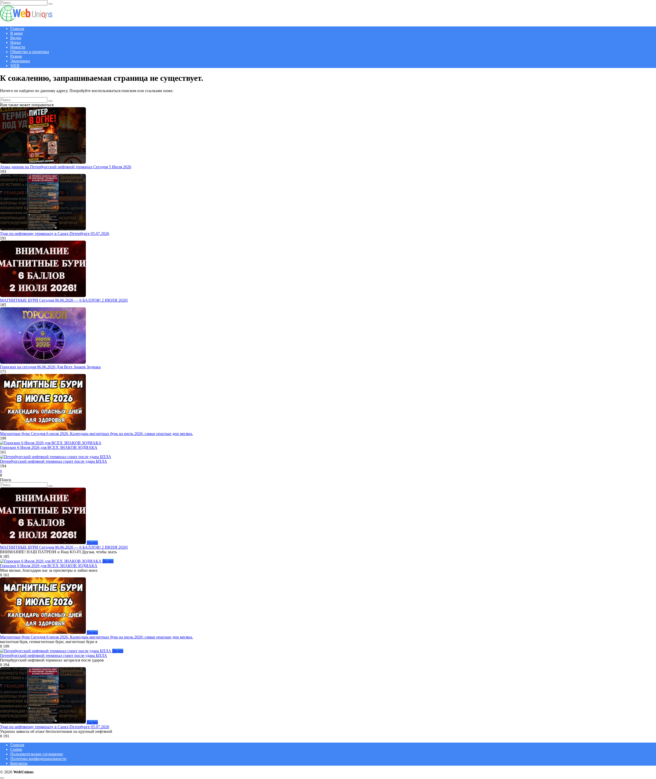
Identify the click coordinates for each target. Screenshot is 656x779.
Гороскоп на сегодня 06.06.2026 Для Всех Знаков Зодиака (50, 367)
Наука (15, 42)
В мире (16, 33)
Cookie (16, 749)
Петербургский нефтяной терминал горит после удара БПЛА (53, 461)
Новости (17, 47)
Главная (17, 28)
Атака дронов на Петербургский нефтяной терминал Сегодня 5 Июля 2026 (65, 167)
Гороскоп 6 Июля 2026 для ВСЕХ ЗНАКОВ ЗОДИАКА (48, 447)
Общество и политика (29, 52)
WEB (14, 65)
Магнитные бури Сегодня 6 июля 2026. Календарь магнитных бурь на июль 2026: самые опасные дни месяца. (96, 433)
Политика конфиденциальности (38, 758)
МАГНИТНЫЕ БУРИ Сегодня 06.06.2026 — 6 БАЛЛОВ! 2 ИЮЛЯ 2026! (64, 300)
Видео (15, 38)
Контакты (18, 763)
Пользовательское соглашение (36, 754)
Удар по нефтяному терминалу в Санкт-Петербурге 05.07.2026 (54, 233)
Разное (16, 56)
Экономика (20, 61)
